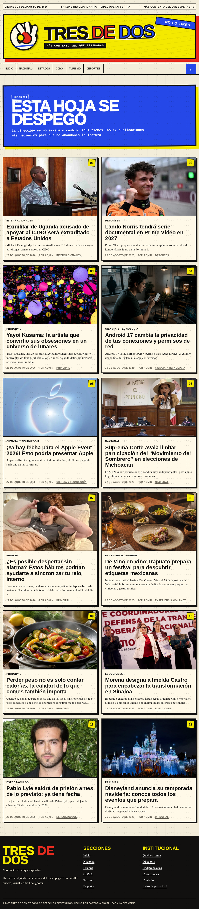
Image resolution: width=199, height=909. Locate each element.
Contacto (148, 880)
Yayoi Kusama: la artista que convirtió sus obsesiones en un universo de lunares (46, 341)
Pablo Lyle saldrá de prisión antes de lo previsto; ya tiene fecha (49, 791)
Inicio (9, 68)
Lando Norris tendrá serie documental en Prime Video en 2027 (144, 232)
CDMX (59, 68)
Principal (63, 367)
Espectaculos (66, 817)
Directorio (149, 861)
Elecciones (163, 708)
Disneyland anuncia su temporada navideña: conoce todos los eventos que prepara (148, 794)
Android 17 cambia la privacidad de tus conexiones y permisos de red (147, 341)
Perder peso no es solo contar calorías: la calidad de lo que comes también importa (44, 686)
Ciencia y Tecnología (170, 367)
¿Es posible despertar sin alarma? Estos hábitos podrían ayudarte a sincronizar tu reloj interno (45, 570)
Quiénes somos (152, 855)
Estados (44, 68)
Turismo (75, 68)
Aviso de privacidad (155, 886)
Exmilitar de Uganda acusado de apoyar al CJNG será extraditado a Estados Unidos (48, 232)
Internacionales (68, 255)
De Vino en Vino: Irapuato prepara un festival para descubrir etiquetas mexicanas (148, 567)
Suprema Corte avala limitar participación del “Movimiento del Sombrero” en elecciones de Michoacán (148, 456)
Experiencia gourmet (170, 600)
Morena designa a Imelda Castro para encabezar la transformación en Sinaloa (148, 686)
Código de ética (152, 868)
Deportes (93, 68)
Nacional (25, 68)
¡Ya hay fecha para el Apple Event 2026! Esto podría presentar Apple (49, 450)
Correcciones (151, 874)
